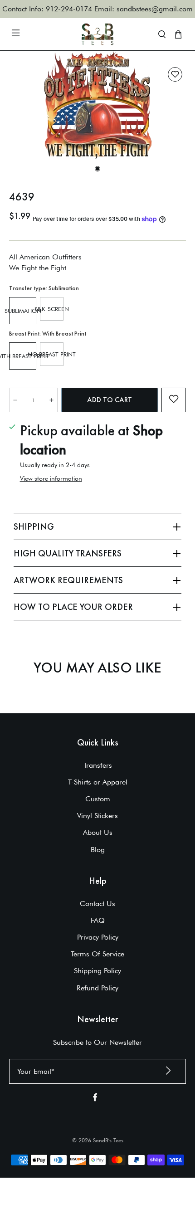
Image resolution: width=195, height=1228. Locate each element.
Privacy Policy (97, 937)
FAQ (98, 920)
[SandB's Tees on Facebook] (95, 1099)
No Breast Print (51, 354)
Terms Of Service (97, 954)
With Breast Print (23, 356)
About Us (97, 832)
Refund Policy (97, 988)
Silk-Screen (51, 308)
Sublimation (23, 310)
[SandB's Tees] (97, 34)
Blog (98, 849)
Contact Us (97, 903)
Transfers (97, 765)
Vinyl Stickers (97, 815)
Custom (97, 798)
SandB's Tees (108, 1140)
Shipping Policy (97, 970)
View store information (51, 478)
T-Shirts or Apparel (97, 782)
